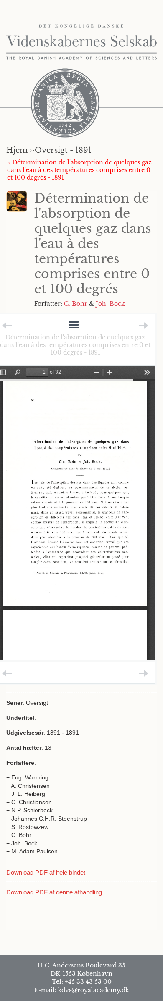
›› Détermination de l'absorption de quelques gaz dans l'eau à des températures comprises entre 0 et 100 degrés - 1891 (79, 170)
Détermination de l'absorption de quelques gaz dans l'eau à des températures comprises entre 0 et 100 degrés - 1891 (75, 345)
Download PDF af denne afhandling (54, 892)
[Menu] (74, 325)
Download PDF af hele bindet (45, 872)
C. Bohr (75, 304)
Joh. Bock (110, 304)
